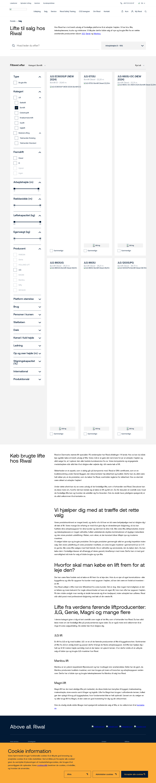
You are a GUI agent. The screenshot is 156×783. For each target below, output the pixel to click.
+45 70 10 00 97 (128, 3)
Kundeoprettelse (48, 3)
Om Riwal (96, 11)
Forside (12, 21)
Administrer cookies (104, 774)
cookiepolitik (42, 765)
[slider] (14, 188)
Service (53, 11)
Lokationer (13, 3)
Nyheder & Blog (26, 3)
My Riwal (138, 11)
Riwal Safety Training (68, 11)
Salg (45, 11)
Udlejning (37, 11)
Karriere (37, 3)
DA (142, 3)
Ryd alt (138, 65)
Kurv (126, 11)
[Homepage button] (18, 11)
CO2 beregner (84, 11)
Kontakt (107, 11)
